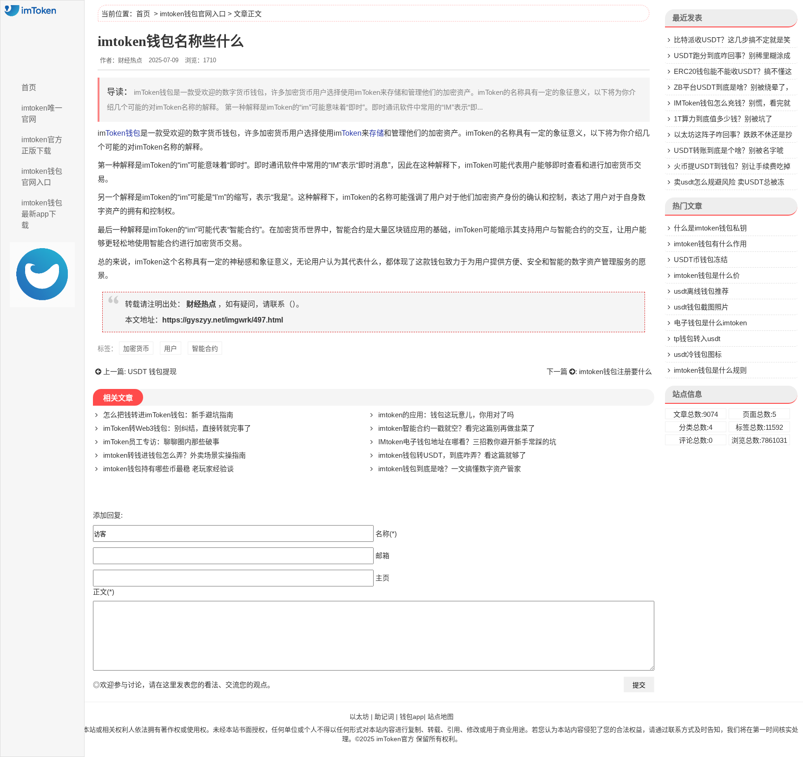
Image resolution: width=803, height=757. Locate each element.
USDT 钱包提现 (152, 371)
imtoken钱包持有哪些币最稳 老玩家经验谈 (168, 469)
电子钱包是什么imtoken (710, 323)
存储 (376, 133)
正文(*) (103, 592)
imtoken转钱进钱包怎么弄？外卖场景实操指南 (174, 455)
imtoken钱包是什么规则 (710, 370)
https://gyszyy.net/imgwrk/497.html (222, 320)
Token (352, 133)
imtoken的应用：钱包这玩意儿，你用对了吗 (446, 415)
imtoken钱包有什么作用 (710, 244)
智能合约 (205, 348)
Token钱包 (122, 133)
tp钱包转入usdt (697, 338)
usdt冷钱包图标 (698, 354)
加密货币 (136, 348)
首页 (28, 88)
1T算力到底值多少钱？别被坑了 (723, 119)
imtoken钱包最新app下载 (41, 214)
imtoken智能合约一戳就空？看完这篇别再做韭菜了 (456, 428)
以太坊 (359, 716)
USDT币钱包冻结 (701, 259)
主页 (382, 578)
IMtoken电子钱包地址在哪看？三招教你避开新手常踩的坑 (467, 442)
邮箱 (382, 556)
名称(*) (386, 534)
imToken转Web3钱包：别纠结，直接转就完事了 (177, 428)
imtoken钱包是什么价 (707, 275)
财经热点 (201, 304)
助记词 (384, 716)
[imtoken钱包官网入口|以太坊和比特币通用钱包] (42, 38)
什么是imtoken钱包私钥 (710, 228)
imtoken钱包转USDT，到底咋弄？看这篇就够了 (452, 455)
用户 (170, 348)
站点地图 (441, 716)
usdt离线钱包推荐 (701, 291)
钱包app (412, 716)
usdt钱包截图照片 (701, 307)
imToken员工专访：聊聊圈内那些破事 (161, 442)
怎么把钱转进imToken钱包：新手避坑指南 (168, 415)
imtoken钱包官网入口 (41, 176)
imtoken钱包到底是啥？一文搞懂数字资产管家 (449, 469)
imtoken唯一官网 (41, 113)
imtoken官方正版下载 (41, 145)
